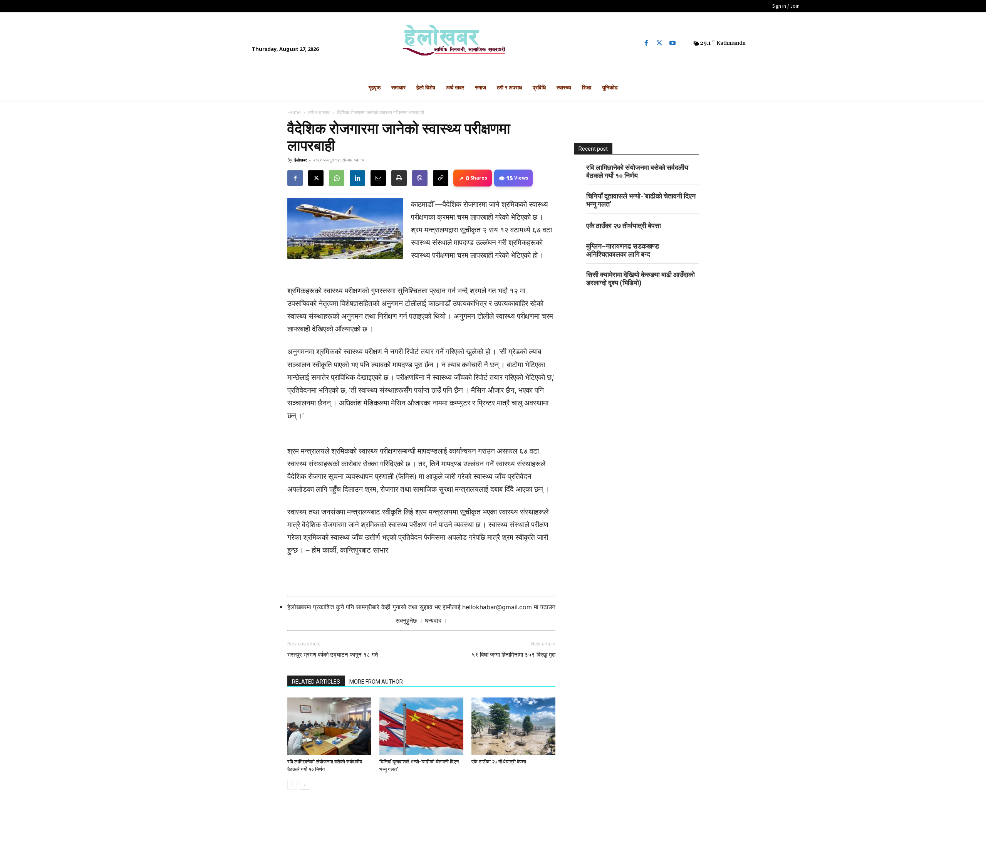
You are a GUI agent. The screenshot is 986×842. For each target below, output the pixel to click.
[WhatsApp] (336, 178)
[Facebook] (646, 43)
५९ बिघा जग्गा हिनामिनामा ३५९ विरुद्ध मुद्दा (513, 654)
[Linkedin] (357, 178)
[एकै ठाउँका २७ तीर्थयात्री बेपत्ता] (513, 726)
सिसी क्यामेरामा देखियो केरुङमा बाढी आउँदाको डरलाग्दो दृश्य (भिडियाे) (640, 279)
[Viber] (420, 178)
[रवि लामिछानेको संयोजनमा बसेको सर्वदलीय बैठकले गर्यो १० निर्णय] (329, 726)
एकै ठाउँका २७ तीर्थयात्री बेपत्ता (498, 762)
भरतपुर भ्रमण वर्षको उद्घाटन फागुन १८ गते (332, 654)
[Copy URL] (440, 178)
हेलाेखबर (300, 160)
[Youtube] (672, 43)
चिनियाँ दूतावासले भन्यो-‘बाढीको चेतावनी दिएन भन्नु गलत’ (641, 200)
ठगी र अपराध (319, 112)
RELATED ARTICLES (316, 682)
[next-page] (304, 785)
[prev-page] (292, 785)
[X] (316, 178)
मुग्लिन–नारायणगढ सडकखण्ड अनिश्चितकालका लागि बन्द (622, 250)
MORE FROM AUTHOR (376, 682)
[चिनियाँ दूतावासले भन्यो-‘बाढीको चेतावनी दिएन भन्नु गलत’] (421, 726)
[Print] (399, 178)
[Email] (378, 178)
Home (294, 112)
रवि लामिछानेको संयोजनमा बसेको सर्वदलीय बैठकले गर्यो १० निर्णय (637, 171)
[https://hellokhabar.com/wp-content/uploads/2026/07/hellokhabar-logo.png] (492, 43)
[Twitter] (659, 43)
